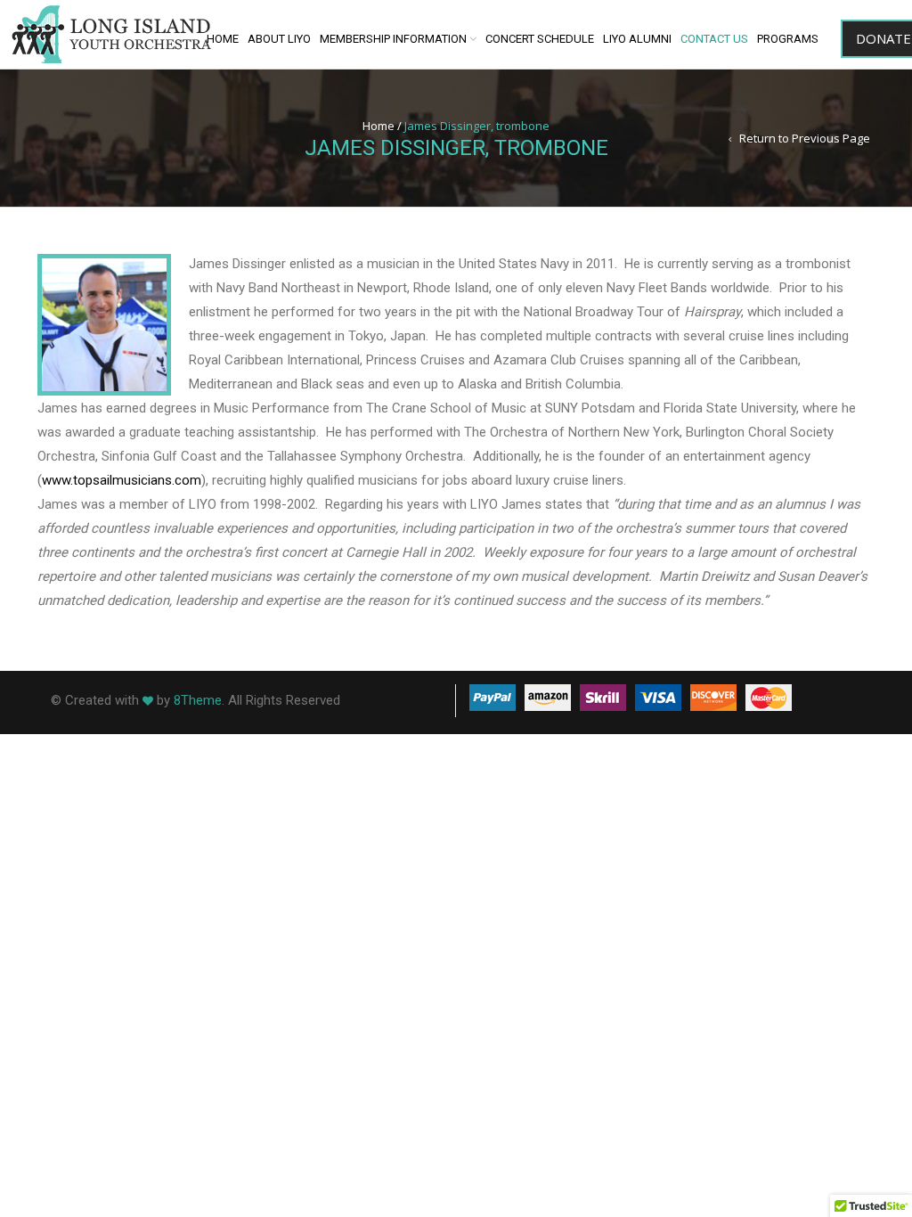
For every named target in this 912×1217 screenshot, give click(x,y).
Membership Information (393, 38)
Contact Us (714, 38)
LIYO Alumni (637, 38)
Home (223, 38)
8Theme (198, 700)
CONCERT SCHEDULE (539, 38)
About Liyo (279, 38)
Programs (787, 38)
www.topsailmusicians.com (121, 480)
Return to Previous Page (804, 138)
